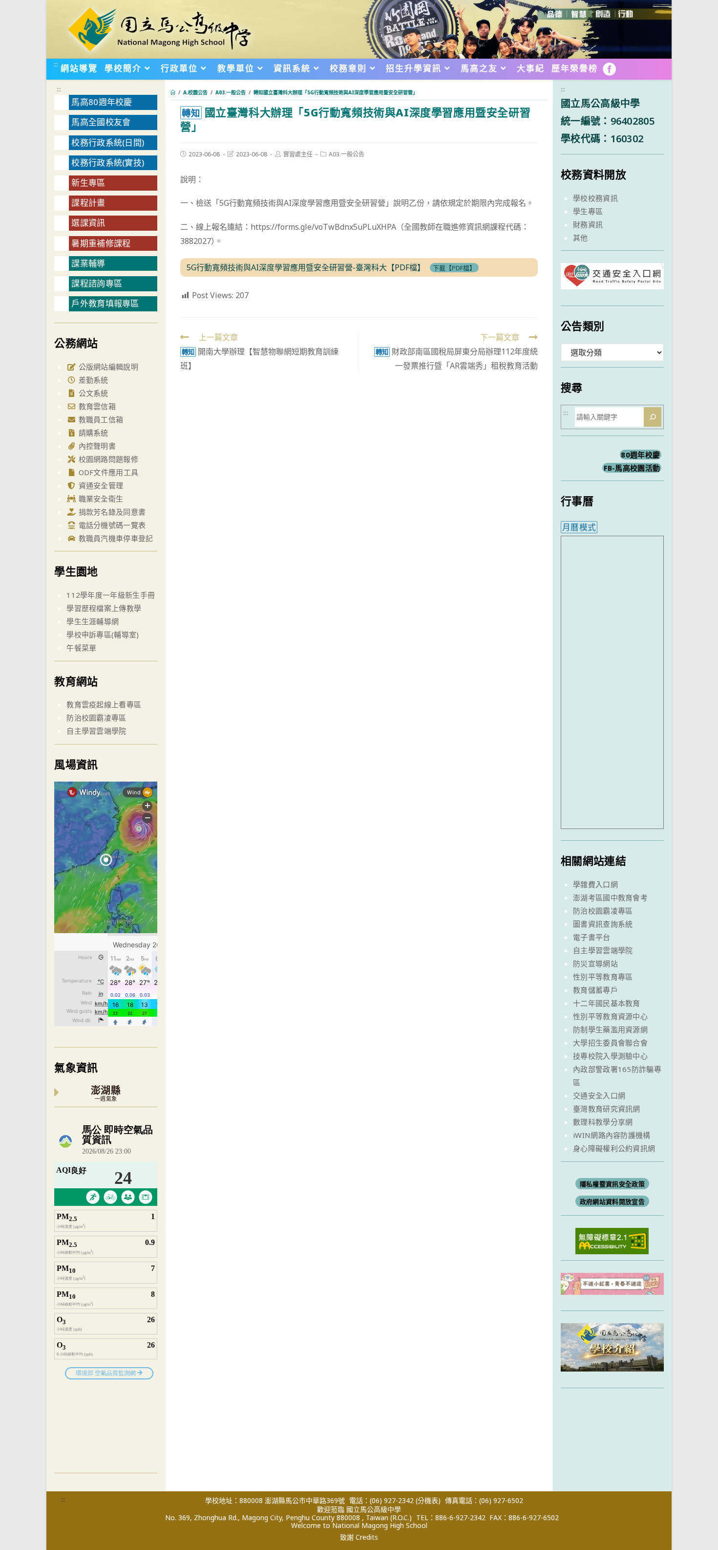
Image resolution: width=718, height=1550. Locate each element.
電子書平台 (592, 937)
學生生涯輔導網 (92, 621)
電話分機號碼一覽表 (111, 525)
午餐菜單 (81, 648)
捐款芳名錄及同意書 (111, 512)
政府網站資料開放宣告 (612, 1201)
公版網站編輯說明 (107, 366)
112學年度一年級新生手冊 (110, 595)
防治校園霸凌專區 (96, 717)
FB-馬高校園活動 (632, 468)
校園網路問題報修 (107, 459)
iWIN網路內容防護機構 (612, 1135)
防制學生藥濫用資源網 (610, 1029)
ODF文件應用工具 (107, 472)
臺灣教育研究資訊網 (606, 1108)
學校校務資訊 (595, 198)
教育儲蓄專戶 (595, 990)
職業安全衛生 (99, 498)
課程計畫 (88, 202)
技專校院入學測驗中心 (610, 1056)
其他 (580, 237)
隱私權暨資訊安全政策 (612, 1183)
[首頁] (172, 92)
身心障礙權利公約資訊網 (614, 1148)
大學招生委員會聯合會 (610, 1043)
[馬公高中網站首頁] (158, 28)
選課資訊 (88, 222)
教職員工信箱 (99, 419)
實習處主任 (298, 154)
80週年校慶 (640, 454)
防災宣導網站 (595, 963)
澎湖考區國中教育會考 (610, 897)
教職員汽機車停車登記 (114, 538)
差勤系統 (92, 380)
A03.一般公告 (346, 154)
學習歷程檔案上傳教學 (103, 608)
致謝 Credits (359, 1537)
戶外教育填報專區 (105, 303)
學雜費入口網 (595, 884)
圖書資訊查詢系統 (603, 924)
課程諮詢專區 (96, 283)
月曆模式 (579, 527)
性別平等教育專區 (603, 977)
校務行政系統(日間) (107, 142)
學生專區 (588, 211)
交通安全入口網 (599, 1095)
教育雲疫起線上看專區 (103, 704)
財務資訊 (588, 224)
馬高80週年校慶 (101, 102)
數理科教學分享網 (603, 1122)
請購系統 (92, 432)
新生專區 (88, 182)
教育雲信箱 (96, 406)
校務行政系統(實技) (107, 162)
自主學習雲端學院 (96, 731)
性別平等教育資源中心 (610, 1016)
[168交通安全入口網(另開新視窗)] (612, 280)
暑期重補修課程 (100, 243)
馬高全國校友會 (100, 122)
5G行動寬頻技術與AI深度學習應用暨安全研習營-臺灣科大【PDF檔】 (306, 267)
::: (56, 64)
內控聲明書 (96, 446)
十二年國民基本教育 (606, 1003)
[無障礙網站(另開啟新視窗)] (612, 1239)
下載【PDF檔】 (454, 267)
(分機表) (428, 1500)
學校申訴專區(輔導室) (102, 634)
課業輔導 (88, 263)
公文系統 (92, 393)
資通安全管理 (99, 485)
